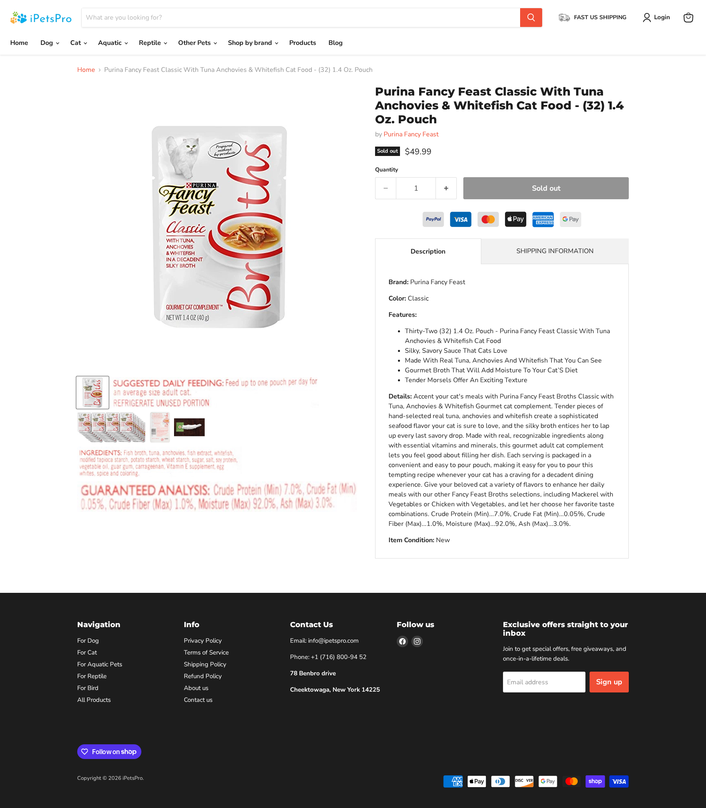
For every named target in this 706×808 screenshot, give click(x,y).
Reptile (151, 42)
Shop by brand (251, 42)
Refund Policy (203, 676)
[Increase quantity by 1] (446, 188)
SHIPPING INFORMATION (555, 251)
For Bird (87, 688)
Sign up (609, 682)
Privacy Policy (203, 641)
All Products (94, 700)
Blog (335, 42)
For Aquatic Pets (99, 664)
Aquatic (110, 42)
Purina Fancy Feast (411, 134)
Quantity (386, 170)
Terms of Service (206, 652)
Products (302, 42)
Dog (47, 42)
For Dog (88, 641)
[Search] (531, 17)
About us (196, 688)
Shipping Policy (205, 664)
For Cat (87, 652)
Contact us (198, 700)
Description (428, 251)
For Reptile (92, 676)
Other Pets (195, 42)
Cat (76, 42)
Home (19, 42)
